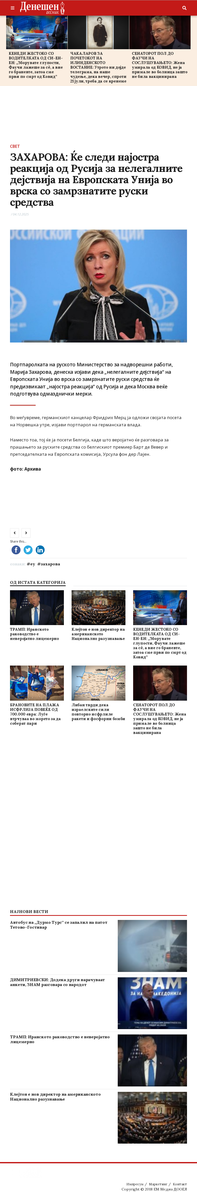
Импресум (134, 1184)
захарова (50, 563)
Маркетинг (158, 1184)
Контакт (180, 1184)
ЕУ (32, 563)
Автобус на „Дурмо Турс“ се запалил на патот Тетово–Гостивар (58, 925)
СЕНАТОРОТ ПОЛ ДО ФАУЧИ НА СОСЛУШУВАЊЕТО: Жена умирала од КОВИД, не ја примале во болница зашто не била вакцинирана (160, 65)
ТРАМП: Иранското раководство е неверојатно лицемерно (34, 634)
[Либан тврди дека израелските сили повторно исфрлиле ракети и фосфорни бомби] (98, 683)
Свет (15, 146)
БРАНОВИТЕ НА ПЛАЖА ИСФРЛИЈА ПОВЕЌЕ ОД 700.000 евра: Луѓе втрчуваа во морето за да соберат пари (35, 714)
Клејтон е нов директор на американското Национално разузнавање (98, 634)
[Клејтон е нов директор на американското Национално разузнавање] (98, 608)
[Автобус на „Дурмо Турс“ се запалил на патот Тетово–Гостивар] (152, 946)
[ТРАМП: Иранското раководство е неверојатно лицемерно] (36, 608)
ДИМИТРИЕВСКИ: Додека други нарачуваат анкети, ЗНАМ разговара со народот (57, 982)
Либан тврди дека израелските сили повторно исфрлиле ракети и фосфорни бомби (98, 711)
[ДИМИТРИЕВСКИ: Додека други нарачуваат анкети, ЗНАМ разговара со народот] (152, 1003)
